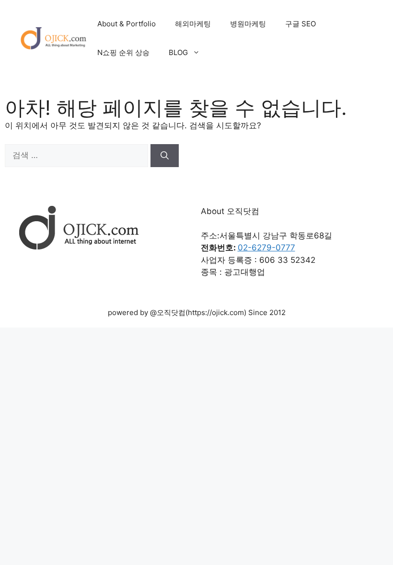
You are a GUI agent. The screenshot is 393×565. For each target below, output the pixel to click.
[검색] (164, 155)
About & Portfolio (126, 23)
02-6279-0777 (266, 247)
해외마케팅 (193, 23)
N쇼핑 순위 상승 (123, 52)
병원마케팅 (248, 23)
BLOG (178, 52)
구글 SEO (300, 23)
